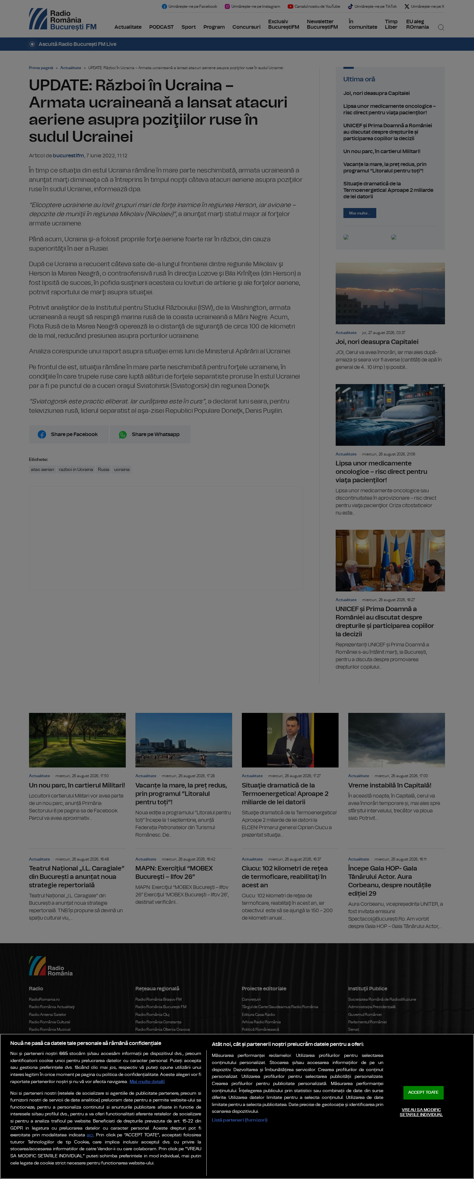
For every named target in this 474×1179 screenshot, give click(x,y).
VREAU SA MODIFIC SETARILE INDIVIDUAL (421, 1112)
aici (90, 1135)
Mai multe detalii (147, 1081)
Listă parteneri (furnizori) (240, 1120)
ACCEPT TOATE (423, 1092)
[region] (237, 1106)
